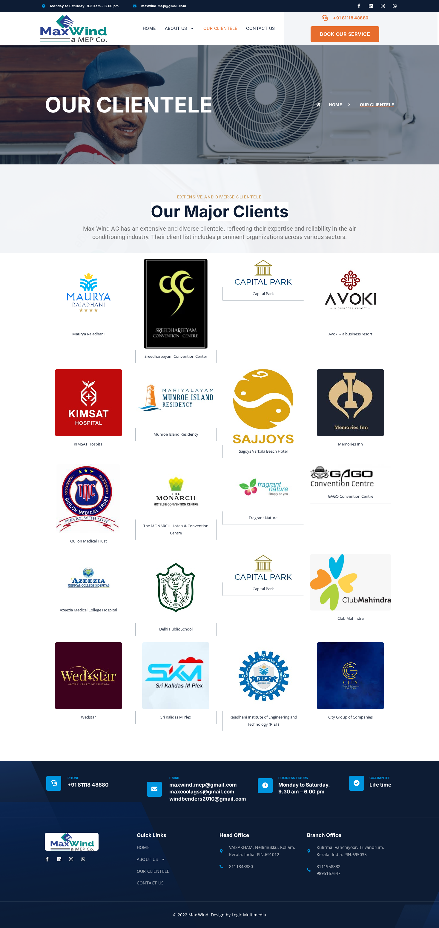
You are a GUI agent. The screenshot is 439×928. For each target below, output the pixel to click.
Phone (73, 778)
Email (174, 778)
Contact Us (260, 28)
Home (149, 28)
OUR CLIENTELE (220, 28)
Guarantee (380, 778)
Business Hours (293, 778)
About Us (176, 28)
